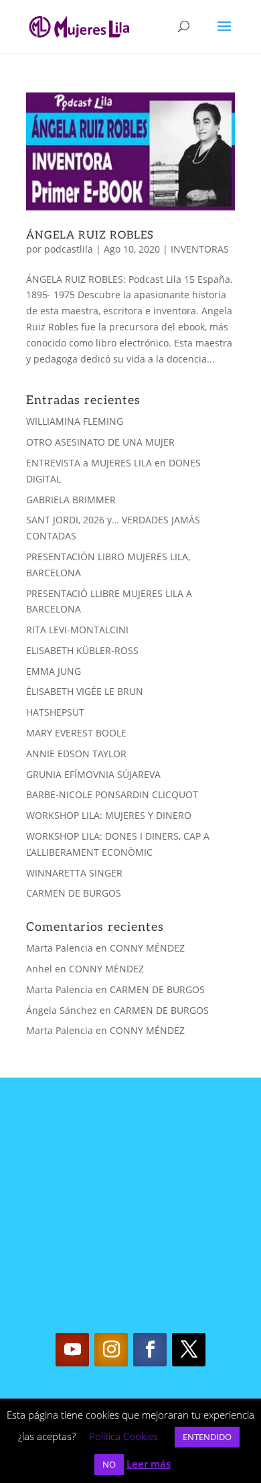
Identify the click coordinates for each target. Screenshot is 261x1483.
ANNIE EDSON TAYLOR (76, 753)
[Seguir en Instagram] (111, 1349)
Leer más (148, 1463)
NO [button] (109, 1464)
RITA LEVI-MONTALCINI (77, 629)
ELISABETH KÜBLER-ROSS (82, 650)
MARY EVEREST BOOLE (76, 732)
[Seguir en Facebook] (150, 1349)
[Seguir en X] (188, 1349)
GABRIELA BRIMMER (71, 499)
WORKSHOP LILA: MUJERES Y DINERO (108, 815)
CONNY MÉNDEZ (147, 948)
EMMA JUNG (53, 671)
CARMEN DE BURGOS (73, 893)
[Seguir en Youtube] (72, 1349)
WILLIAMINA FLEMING (74, 421)
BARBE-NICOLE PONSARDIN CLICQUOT (112, 794)
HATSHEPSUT (55, 712)
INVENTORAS (200, 249)
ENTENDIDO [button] (207, 1437)
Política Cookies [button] (123, 1436)
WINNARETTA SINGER (74, 872)
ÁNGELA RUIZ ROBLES (90, 235)
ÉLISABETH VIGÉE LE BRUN (84, 691)
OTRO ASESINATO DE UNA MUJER (100, 442)
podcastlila (68, 249)
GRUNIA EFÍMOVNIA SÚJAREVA (93, 774)
